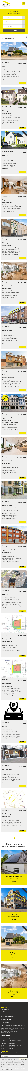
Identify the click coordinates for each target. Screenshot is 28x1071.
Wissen (14, 30)
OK (3, 1069)
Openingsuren (5, 1035)
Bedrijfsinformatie (6, 1019)
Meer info (22, 83)
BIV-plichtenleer (15, 1029)
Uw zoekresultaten (7, 38)
